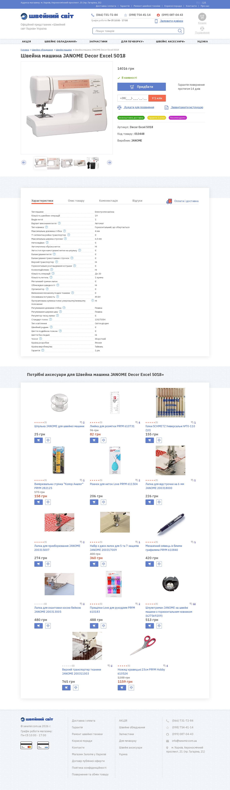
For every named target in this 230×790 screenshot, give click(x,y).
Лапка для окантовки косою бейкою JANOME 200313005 (57, 609)
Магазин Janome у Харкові (89, 754)
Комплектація (108, 200)
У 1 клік (157, 98)
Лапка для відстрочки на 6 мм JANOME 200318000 (164, 486)
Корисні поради (173, 6)
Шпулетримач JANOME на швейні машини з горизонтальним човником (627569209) (168, 611)
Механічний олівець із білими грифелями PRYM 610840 (163, 548)
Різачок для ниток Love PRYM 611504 (114, 484)
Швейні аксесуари (170, 41)
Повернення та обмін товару (90, 774)
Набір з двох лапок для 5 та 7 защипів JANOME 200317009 (114, 548)
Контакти (191, 6)
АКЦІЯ (26, 41)
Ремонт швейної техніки (147, 6)
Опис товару (76, 200)
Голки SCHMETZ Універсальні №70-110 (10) (170, 428)
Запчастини (98, 41)
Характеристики (42, 200)
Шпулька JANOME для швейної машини (59, 426)
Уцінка (202, 41)
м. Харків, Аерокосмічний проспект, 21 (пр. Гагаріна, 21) (185, 749)
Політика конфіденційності (89, 767)
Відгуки (137, 200)
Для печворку (131, 41)
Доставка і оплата (106, 6)
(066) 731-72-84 (106, 14)
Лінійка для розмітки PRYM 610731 (112, 426)
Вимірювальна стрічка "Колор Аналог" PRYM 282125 (58, 486)
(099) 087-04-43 (172, 14)
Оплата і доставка (186, 201)
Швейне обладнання (60, 41)
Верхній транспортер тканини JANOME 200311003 (81, 671)
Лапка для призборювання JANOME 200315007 (57, 548)
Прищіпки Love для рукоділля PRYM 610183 (112, 609)
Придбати (144, 86)
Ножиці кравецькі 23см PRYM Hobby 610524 (141, 671)
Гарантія (125, 6)
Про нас (205, 6)
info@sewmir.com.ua (184, 740)
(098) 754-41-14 (139, 14)
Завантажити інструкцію (187, 107)
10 (194, 603)
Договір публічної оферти (88, 761)
